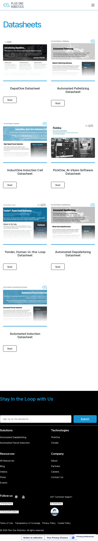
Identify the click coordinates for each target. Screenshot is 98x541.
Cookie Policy (57, 504)
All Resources (7, 460)
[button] (92, 5)
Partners (55, 466)
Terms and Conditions (10, 512)
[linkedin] (16, 496)
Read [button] (9, 99)
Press (3, 477)
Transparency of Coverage (27, 523)
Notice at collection (32, 537)
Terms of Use (6, 523)
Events (3, 482)
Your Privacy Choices (57, 537)
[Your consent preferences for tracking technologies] (85, 536)
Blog (2, 466)
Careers (55, 471)
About (54, 460)
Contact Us (57, 477)
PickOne (55, 437)
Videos (3, 471)
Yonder (55, 442)
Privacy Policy (7, 504)
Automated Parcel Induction (15, 442)
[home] (13, 5)
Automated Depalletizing (13, 437)
